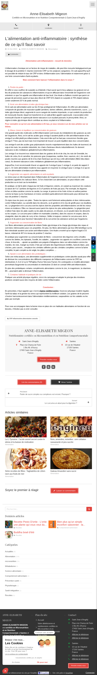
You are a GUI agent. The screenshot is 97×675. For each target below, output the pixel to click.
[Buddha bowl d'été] (9, 535)
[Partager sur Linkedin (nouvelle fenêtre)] (93, 247)
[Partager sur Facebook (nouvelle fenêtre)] (93, 238)
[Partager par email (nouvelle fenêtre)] (93, 255)
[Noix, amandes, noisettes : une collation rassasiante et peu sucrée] (71, 426)
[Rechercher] (89, 509)
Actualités (9, 551)
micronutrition (10, 561)
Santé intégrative (12, 590)
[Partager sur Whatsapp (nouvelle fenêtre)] (93, 251)
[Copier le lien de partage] (93, 259)
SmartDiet (69, 673)
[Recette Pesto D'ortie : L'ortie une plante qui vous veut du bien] (9, 524)
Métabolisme (10, 566)
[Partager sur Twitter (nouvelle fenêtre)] (93, 242)
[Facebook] (44, 367)
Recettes (9, 595)
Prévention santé (12, 581)
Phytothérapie (10, 585)
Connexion (90, 673)
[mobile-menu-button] (92, 4)
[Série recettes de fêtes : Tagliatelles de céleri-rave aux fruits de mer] (26, 458)
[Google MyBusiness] (48, 367)
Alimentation (10, 556)
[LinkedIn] (53, 367)
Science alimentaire (13, 571)
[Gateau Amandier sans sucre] (71, 458)
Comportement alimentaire (16, 576)
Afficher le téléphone (80, 634)
